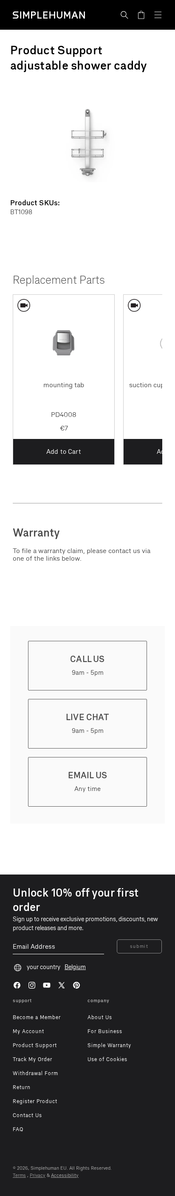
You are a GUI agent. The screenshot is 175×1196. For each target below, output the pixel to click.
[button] (124, 14)
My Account (28, 1031)
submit (139, 946)
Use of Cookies (107, 1059)
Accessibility (65, 1175)
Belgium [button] (75, 967)
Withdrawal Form (35, 1073)
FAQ (18, 1129)
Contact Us (27, 1115)
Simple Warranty (109, 1045)
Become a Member (37, 1017)
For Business (105, 1031)
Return (22, 1087)
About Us (100, 1017)
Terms (19, 1175)
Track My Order (32, 1059)
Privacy (37, 1175)
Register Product (35, 1101)
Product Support (35, 1045)
